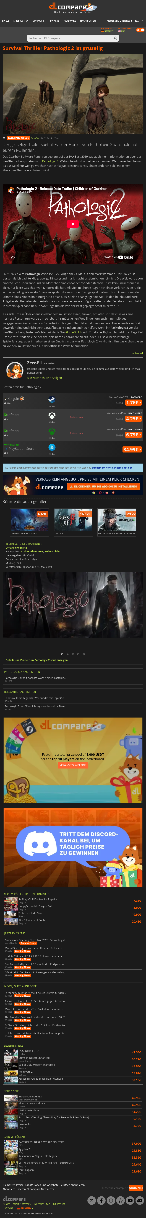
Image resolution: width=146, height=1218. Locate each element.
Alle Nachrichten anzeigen (44, 378)
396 (8, 403)
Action (25, 551)
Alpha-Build (73, 332)
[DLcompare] (14, 1198)
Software (39, 20)
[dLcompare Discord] (138, 1200)
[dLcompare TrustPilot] (119, 1200)
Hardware (70, 20)
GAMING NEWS (18, 138)
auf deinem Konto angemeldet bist (112, 467)
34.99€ (131, 449)
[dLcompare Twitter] (90, 1200)
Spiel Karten (21, 20)
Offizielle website (16, 547)
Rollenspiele (52, 551)
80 (7, 419)
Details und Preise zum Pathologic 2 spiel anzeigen (37, 660)
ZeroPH (35, 138)
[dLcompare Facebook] (100, 1200)
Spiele (5, 20)
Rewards (54, 20)
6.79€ (132, 435)
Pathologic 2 (50, 161)
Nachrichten (88, 20)
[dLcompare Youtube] (129, 1200)
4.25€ (132, 419)
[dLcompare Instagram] (110, 1200)
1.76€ (132, 403)
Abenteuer (36, 551)
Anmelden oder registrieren (124, 20)
